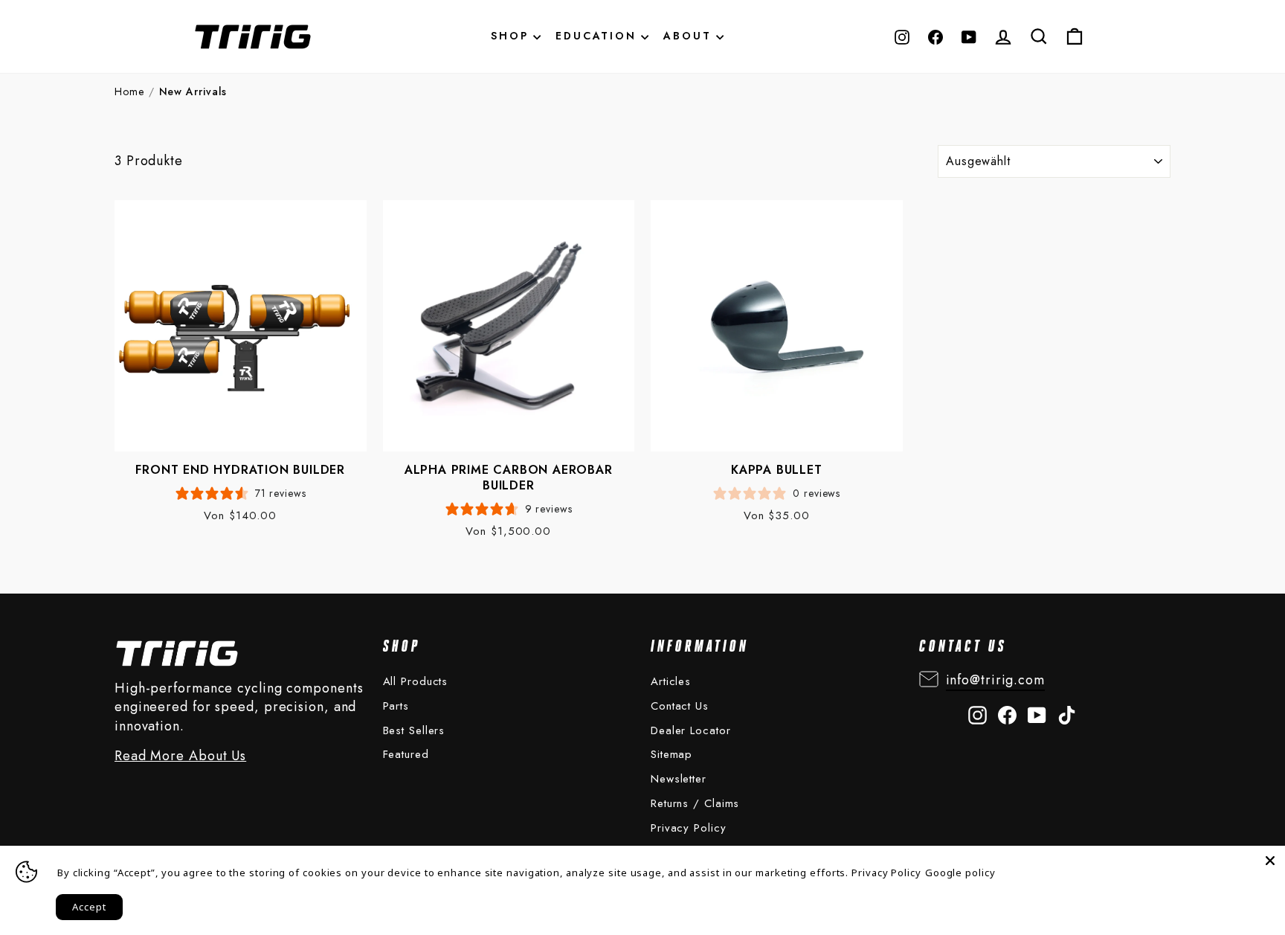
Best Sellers (414, 730)
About (689, 35)
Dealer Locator (691, 730)
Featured (406, 754)
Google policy (960, 872)
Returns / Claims (695, 803)
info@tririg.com (996, 680)
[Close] (1270, 860)
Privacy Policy (689, 828)
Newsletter (678, 779)
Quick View (224, 308)
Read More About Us (180, 756)
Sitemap (671, 754)
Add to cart (227, 350)
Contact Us (680, 706)
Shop (512, 35)
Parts (396, 706)
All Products (415, 681)
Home (129, 92)
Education (598, 35)
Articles (671, 681)
